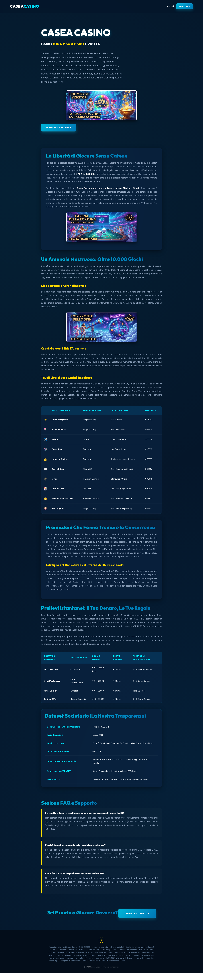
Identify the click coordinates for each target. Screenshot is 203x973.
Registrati (184, 6)
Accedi (170, 6)
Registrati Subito (137, 913)
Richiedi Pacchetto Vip (59, 127)
